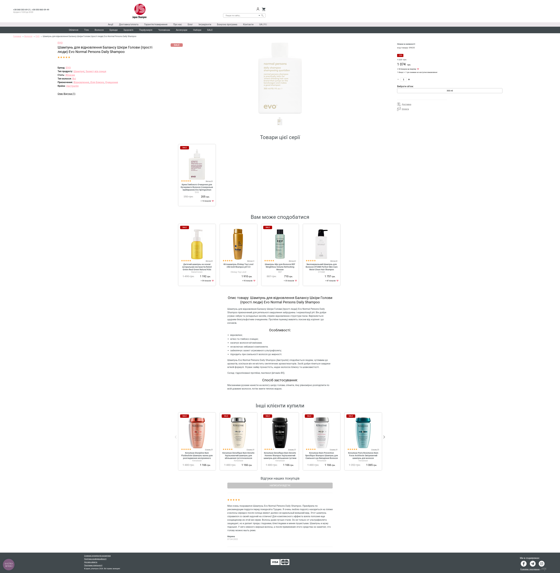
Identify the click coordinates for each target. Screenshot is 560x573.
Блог (190, 24)
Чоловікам (164, 30)
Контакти (248, 24)
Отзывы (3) (292, 449)
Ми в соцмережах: (530, 558)
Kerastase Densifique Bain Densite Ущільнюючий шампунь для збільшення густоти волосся (238, 455)
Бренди (114, 30)
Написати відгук (280, 485)
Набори (197, 30)
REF (280, 272)
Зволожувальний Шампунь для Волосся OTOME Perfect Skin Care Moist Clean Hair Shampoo (322, 267)
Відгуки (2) (292, 261)
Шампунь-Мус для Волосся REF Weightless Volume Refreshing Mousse (280, 267)
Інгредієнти (205, 24)
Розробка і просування (530, 569)
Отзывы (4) (250, 449)
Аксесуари (181, 30)
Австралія (72, 85)
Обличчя (73, 30)
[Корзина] (263, 9)
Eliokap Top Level (238, 272)
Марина (231, 536)
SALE (210, 30)
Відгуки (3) (209, 181)
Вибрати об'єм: (405, 86)
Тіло (86, 30)
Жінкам (70, 75)
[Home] (139, 11)
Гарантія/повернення (155, 24)
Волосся (99, 30)
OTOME (321, 272)
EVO (60, 42)
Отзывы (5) (209, 449)
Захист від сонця (95, 71)
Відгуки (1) (69, 93)
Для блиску (97, 82)
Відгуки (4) (333, 261)
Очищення (111, 82)
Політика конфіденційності (95, 559)
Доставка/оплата (128, 24)
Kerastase (197, 460)
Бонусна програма (227, 24)
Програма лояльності (93, 565)
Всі (74, 78)
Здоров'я (128, 30)
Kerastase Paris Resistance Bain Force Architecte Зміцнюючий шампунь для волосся (363, 455)
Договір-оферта (90, 562)
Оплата (405, 109)
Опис (60, 93)
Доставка (406, 104)
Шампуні (79, 71)
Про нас (177, 24)
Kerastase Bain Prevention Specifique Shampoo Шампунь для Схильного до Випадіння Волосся (321, 455)
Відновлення (81, 82)
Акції (110, 24)
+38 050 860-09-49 (40, 9)
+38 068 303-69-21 (22, 9)
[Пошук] (262, 15)
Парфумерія (145, 30)
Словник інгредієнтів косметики (97, 556)
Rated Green (197, 272)
